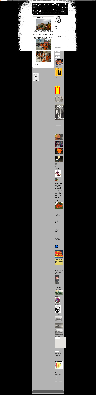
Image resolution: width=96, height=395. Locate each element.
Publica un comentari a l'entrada (38, 65)
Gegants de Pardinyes (57, 223)
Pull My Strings (56, 230)
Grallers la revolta (57, 231)
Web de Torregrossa (57, 215)
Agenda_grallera (57, 228)
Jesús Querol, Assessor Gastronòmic (57, 219)
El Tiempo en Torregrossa (58, 372)
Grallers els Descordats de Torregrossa (45, 4)
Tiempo (56, 371)
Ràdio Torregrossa (57, 238)
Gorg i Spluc (56, 222)
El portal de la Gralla (57, 239)
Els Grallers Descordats (59, 181)
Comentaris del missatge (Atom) (41, 70)
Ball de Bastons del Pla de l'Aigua (59, 218)
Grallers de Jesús (57, 240)
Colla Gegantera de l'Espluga (58, 221)
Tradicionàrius (56, 232)
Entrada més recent (36, 68)
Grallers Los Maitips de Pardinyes (59, 217)
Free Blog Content (58, 45)
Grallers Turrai (56, 216)
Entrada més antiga (50, 68)
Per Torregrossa (57, 237)
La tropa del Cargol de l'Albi (58, 220)
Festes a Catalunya (57, 236)
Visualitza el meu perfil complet (58, 200)
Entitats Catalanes (57, 229)
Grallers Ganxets (57, 227)
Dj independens (56, 214)
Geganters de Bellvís (57, 213)
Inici (43, 68)
